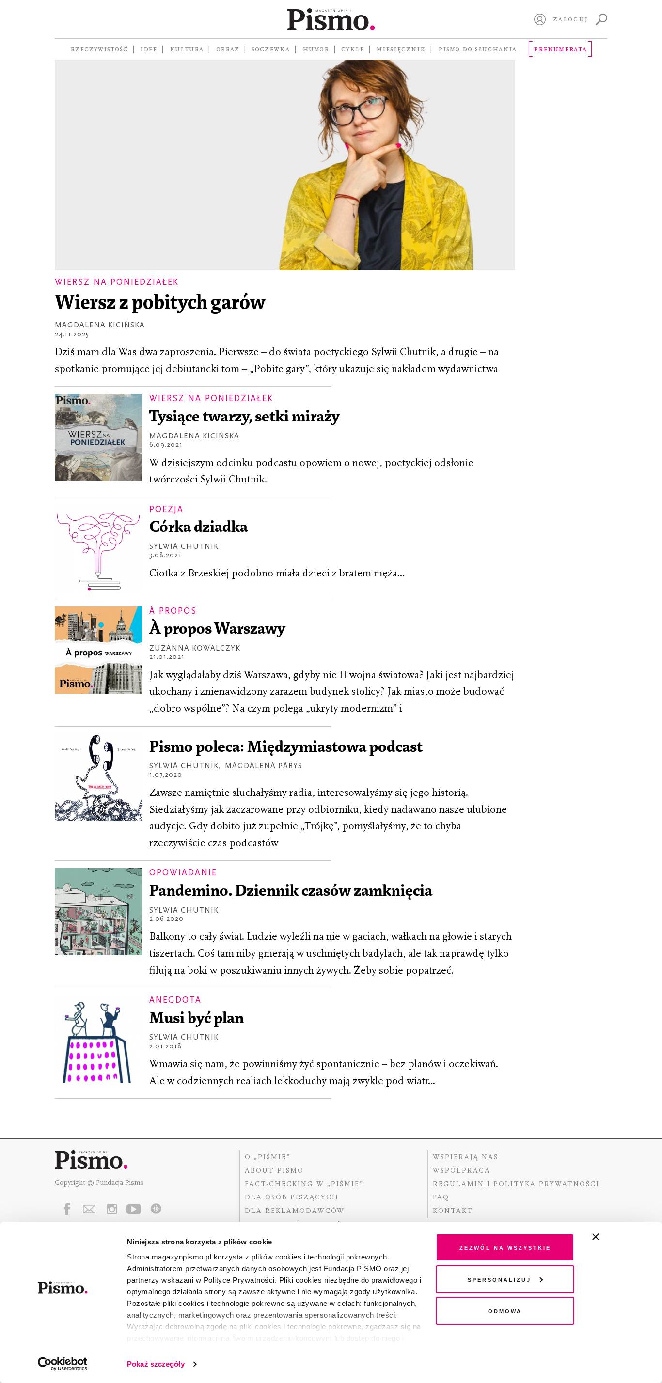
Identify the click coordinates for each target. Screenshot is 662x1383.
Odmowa (505, 1310)
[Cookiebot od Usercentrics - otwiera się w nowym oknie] (62, 1364)
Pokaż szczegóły (156, 1364)
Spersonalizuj (499, 1279)
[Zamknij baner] (621, 1236)
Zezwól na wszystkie (505, 1247)
